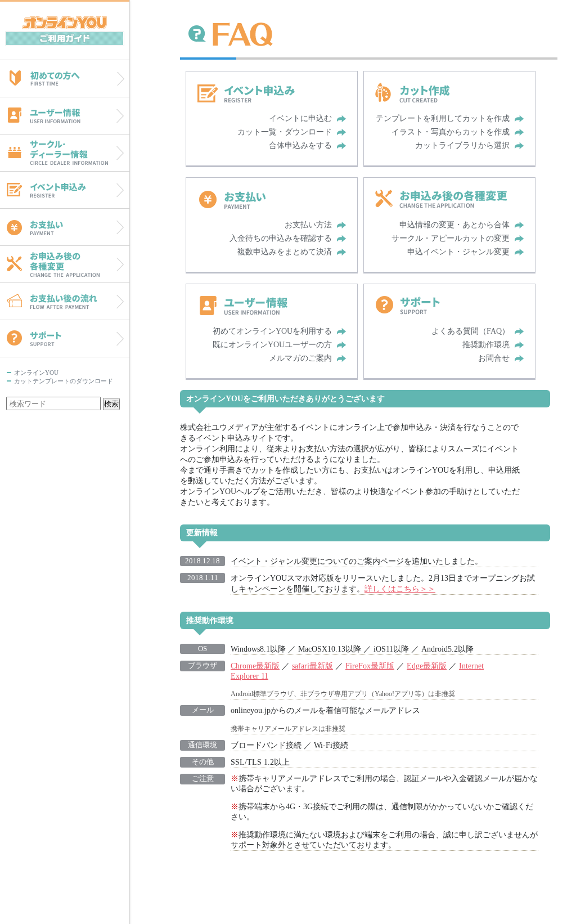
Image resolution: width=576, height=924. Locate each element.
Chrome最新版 (255, 665)
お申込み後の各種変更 (64, 263)
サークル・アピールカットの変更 (451, 238)
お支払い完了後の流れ (64, 301)
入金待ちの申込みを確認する (281, 238)
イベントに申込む (300, 118)
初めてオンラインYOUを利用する (272, 331)
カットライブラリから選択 (462, 145)
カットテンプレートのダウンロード (63, 381)
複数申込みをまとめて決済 (284, 252)
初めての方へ (64, 78)
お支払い (64, 226)
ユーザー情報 (64, 115)
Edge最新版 (427, 665)
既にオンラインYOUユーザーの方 (272, 344)
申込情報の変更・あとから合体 (454, 225)
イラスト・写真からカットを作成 (451, 132)
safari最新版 (312, 665)
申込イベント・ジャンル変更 (458, 252)
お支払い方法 (308, 225)
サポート (64, 338)
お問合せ (494, 358)
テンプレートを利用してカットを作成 (443, 118)
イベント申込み (64, 189)
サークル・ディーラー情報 (64, 152)
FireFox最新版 (369, 665)
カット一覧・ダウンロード (284, 132)
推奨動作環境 (486, 344)
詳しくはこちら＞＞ (399, 588)
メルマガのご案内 (300, 358)
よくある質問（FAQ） (470, 331)
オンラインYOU (64, 30)
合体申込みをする (300, 145)
